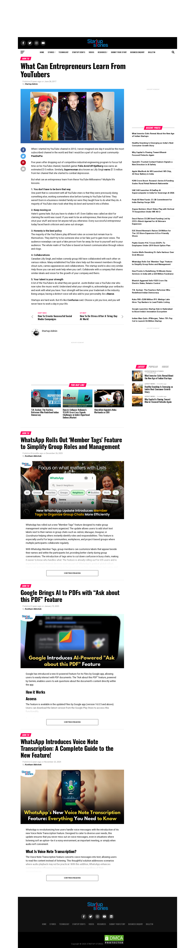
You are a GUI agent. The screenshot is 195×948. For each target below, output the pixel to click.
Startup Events (78, 52)
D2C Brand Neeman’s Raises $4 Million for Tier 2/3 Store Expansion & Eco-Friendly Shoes (151, 233)
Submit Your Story (119, 52)
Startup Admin (31, 84)
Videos (91, 52)
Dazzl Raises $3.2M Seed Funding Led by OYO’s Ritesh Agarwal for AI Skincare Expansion (151, 221)
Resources (102, 52)
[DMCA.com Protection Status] (114, 944)
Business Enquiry (137, 52)
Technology (63, 52)
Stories (51, 52)
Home (42, 52)
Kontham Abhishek (33, 456)
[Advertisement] (97, 18)
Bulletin (151, 52)
